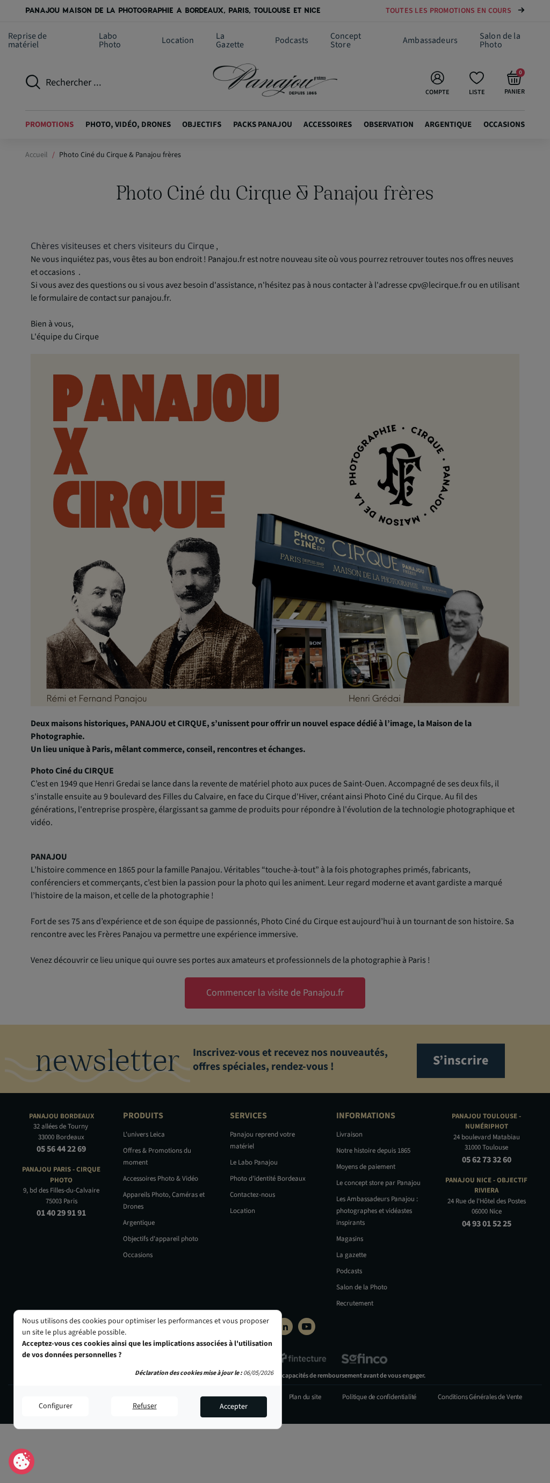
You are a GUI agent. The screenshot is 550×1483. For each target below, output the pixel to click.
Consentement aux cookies (21, 1462)
